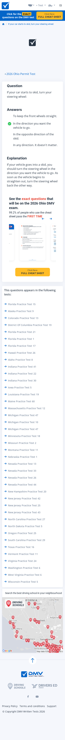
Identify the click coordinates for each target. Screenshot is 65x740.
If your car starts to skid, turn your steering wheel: (31, 24)
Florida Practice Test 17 (22, 345)
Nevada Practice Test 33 (22, 470)
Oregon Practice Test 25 (22, 533)
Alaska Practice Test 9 (21, 311)
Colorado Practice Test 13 (23, 318)
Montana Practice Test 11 (23, 450)
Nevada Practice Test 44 (22, 484)
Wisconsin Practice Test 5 (23, 581)
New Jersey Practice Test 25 (24, 505)
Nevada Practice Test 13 (22, 463)
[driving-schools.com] (16, 686)
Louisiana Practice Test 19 (23, 394)
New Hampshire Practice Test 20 (27, 491)
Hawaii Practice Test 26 (21, 352)
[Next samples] (50, 218)
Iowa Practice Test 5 (20, 387)
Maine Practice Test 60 (21, 401)
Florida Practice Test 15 (22, 304)
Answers (14, 110)
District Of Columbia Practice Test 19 (29, 325)
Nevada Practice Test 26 (22, 477)
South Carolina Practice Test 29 (26, 540)
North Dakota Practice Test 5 (25, 526)
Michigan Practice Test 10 (23, 422)
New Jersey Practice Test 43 (24, 512)
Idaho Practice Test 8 (20, 359)
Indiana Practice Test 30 (22, 380)
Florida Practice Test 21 (22, 332)
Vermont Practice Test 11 (23, 554)
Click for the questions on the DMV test (18, 15)
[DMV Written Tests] (32, 660)
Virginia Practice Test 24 (22, 561)
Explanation (17, 158)
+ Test (39, 5)
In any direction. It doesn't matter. (35, 145)
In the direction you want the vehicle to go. (32, 126)
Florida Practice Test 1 (21, 339)
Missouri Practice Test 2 (22, 443)
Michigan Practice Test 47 (23, 415)
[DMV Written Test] (5, 5)
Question (14, 86)
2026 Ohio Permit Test (20, 74)
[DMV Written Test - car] (51, 5)
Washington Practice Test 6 (24, 567)
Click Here (49, 15)
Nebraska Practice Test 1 (22, 456)
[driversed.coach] (44, 686)
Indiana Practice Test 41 (22, 366)
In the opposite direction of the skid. (33, 136)
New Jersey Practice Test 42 (24, 498)
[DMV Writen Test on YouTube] (37, 697)
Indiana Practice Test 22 (22, 373)
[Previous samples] (43, 218)
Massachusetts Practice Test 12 (26, 408)
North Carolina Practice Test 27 (26, 519)
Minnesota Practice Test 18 (24, 436)
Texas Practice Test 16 (21, 547)
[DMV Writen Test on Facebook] (28, 697)
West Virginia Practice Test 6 (25, 574)
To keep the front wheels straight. (35, 116)
